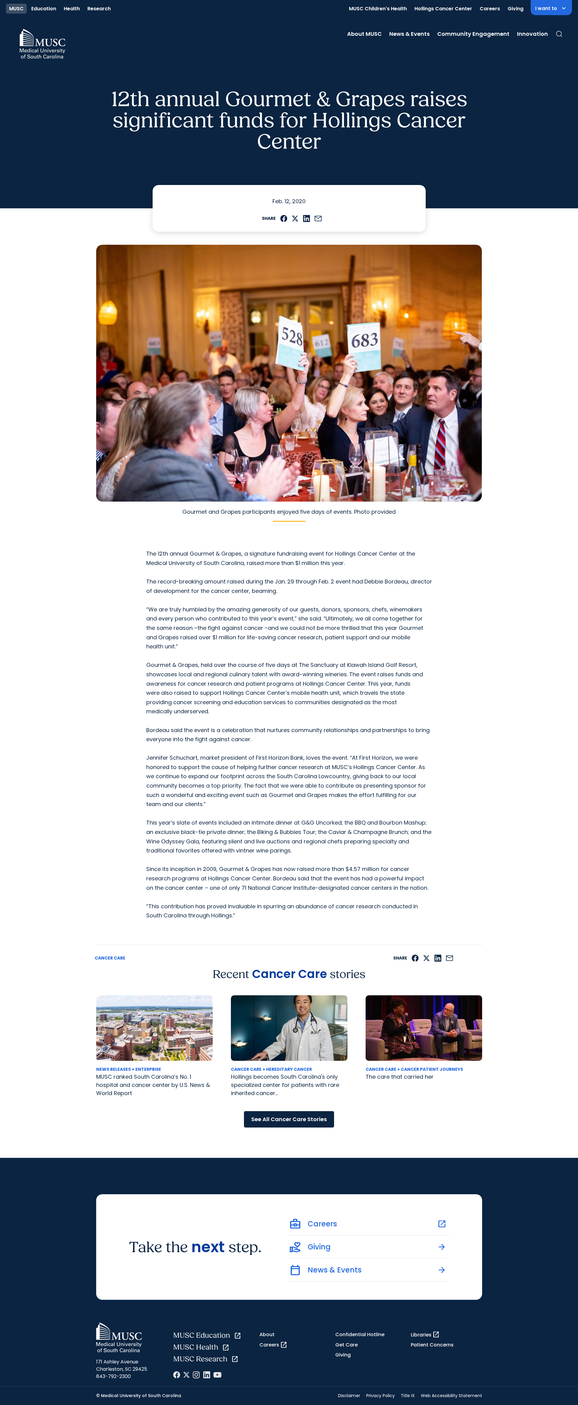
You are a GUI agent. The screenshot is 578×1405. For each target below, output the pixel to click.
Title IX (408, 1396)
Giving (515, 8)
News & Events (409, 34)
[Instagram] (196, 1374)
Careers (490, 8)
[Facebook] (176, 1374)
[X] (186, 1375)
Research (99, 8)
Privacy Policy (380, 1396)
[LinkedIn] (206, 1374)
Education (43, 8)
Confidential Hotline (359, 1334)
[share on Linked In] (306, 218)
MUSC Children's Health (378, 8)
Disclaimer (349, 1396)
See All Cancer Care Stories (289, 1119)
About (267, 1334)
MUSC (16, 8)
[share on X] (295, 218)
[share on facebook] (283, 218)
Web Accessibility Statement (451, 1396)
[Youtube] (217, 1375)
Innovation (532, 34)
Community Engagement (473, 34)
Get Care (346, 1344)
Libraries (425, 1334)
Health (72, 8)
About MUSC (364, 34)
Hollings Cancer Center (443, 8)
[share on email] (318, 218)
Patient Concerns (432, 1344)
